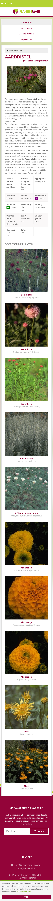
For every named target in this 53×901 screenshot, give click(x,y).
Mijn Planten (26, 39)
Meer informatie (24, 891)
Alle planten (26, 28)
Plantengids (26, 22)
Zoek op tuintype (26, 33)
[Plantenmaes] (26, 11)
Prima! (26, 897)
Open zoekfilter (15, 50)
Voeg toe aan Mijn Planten (36, 60)
